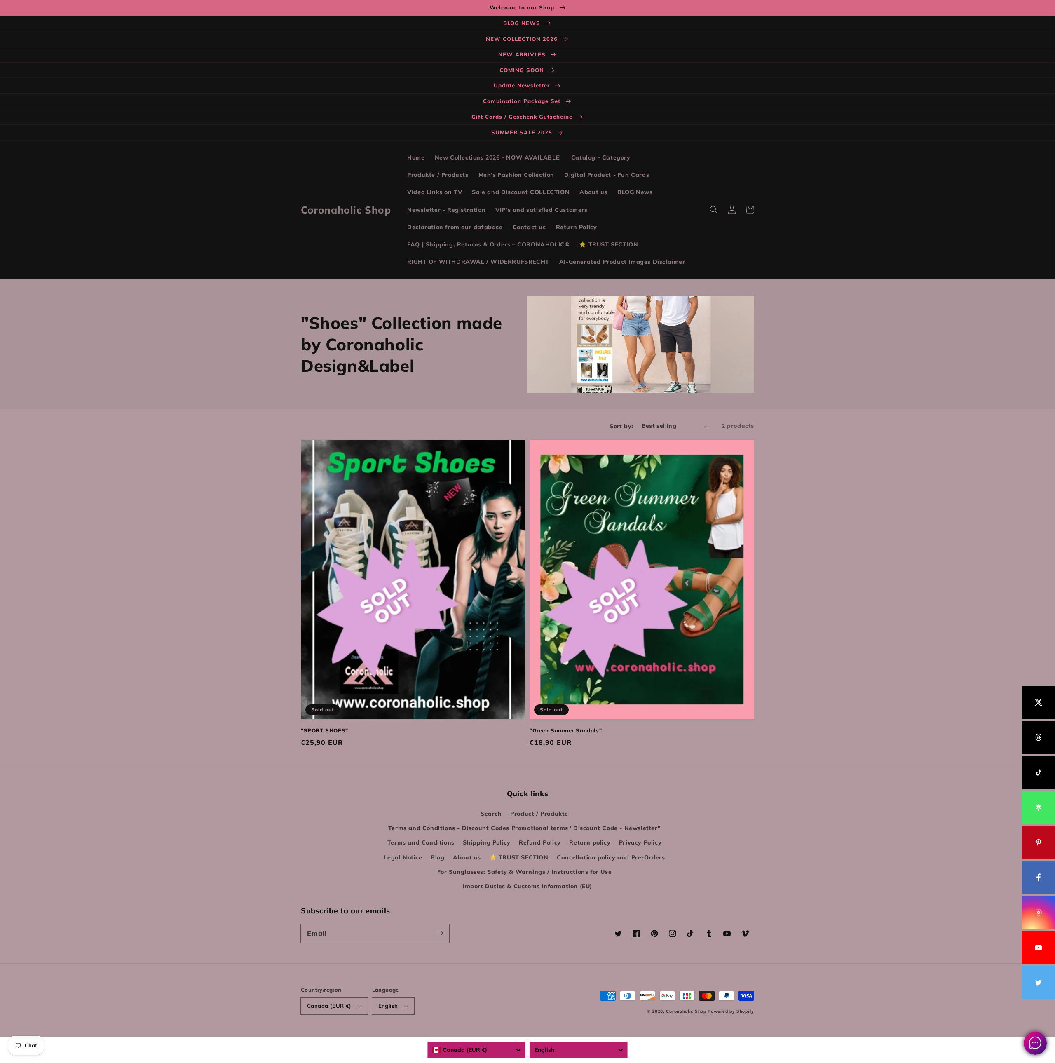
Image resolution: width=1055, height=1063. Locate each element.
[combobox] (476, 1050)
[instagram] (1038, 912)
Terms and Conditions (421, 842)
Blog (437, 857)
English (388, 1005)
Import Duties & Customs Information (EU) (527, 886)
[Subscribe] (440, 933)
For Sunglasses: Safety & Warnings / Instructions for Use (524, 871)
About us (467, 857)
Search (491, 813)
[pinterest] (1038, 842)
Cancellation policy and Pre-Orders (611, 857)
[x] (1038, 702)
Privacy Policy (640, 842)
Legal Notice (403, 857)
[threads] (1038, 737)
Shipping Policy (486, 842)
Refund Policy (540, 842)
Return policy (589, 842)
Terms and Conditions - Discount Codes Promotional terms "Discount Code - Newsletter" (524, 828)
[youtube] (1038, 947)
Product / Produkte (539, 813)
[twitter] (1038, 982)
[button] (714, 210)
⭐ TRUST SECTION (519, 857)
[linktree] (1038, 807)
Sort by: (621, 426)
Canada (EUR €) (329, 1005)
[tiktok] (1038, 772)
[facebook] (1038, 877)
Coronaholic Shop (687, 1011)
